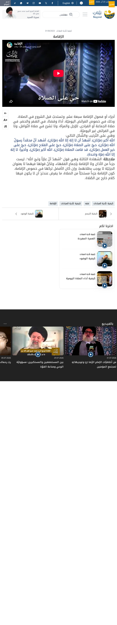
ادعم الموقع (6, 3)
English (66, 3)
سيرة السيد (33, 17)
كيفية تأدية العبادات (87, 234)
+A (5, 120)
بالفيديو (107, 324)
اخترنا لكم (106, 226)
